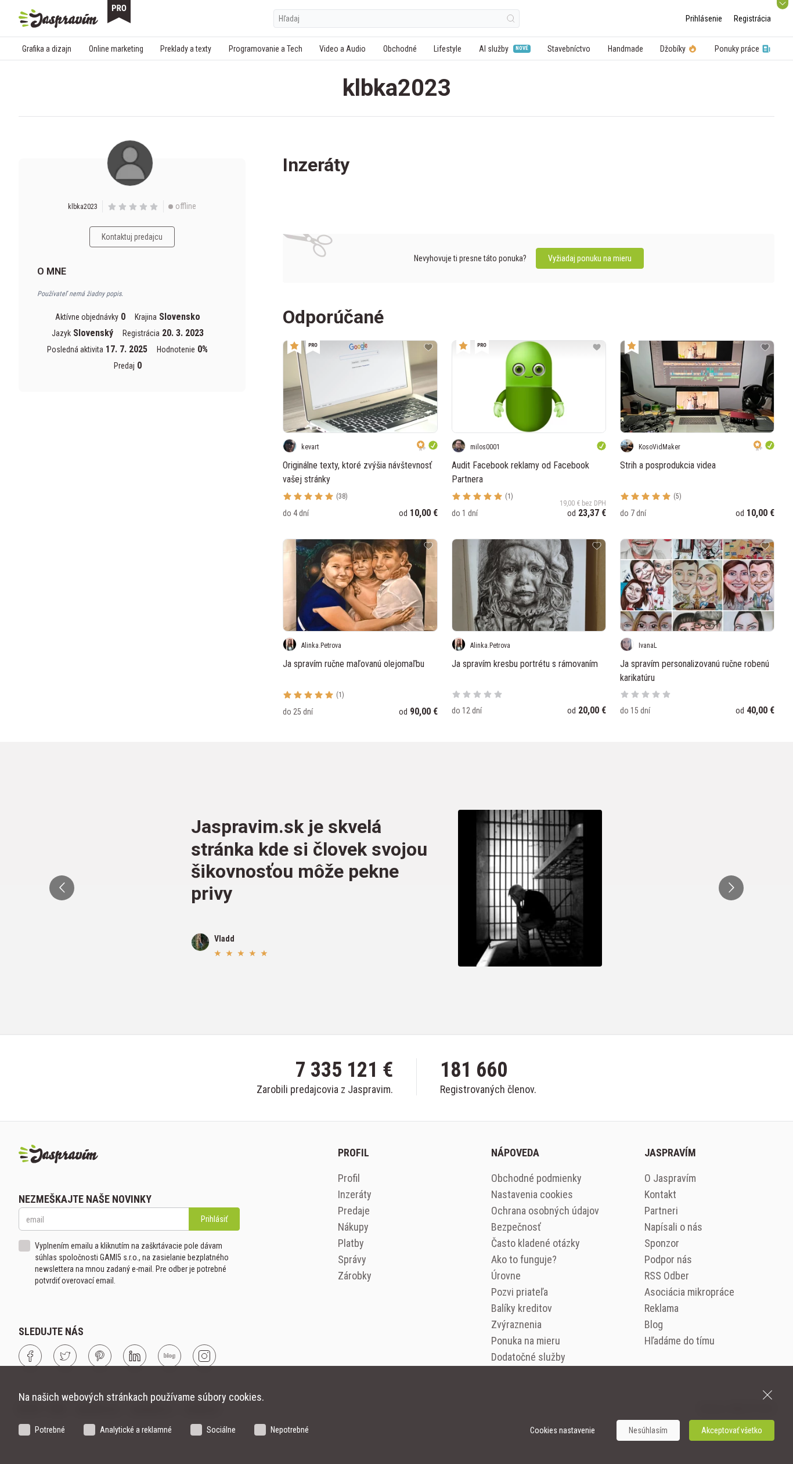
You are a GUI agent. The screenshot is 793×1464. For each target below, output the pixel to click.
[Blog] (169, 1356)
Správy (352, 1259)
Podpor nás (668, 1259)
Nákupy (353, 1227)
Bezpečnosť (516, 1227)
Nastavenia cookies (532, 1194)
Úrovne (506, 1276)
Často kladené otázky (535, 1243)
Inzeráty (355, 1194)
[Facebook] (30, 1356)
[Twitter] (65, 1356)
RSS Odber (666, 1276)
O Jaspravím (670, 1178)
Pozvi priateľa (519, 1292)
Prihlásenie (704, 18)
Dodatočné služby (528, 1357)
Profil (349, 1178)
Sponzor (661, 1243)
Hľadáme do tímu (679, 1341)
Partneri (661, 1211)
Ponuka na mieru (525, 1341)
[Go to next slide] (731, 887)
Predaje (354, 1211)
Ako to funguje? (524, 1259)
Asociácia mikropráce (689, 1292)
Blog (653, 1324)
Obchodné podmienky (536, 1178)
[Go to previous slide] (61, 887)
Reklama (661, 1308)
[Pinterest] (99, 1356)
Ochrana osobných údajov (545, 1211)
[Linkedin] (134, 1356)
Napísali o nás (673, 1227)
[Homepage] (58, 18)
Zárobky (355, 1276)
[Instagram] (204, 1356)
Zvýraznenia (516, 1324)
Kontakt (660, 1194)
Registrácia (752, 18)
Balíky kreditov (521, 1308)
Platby (351, 1243)
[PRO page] (119, 11)
